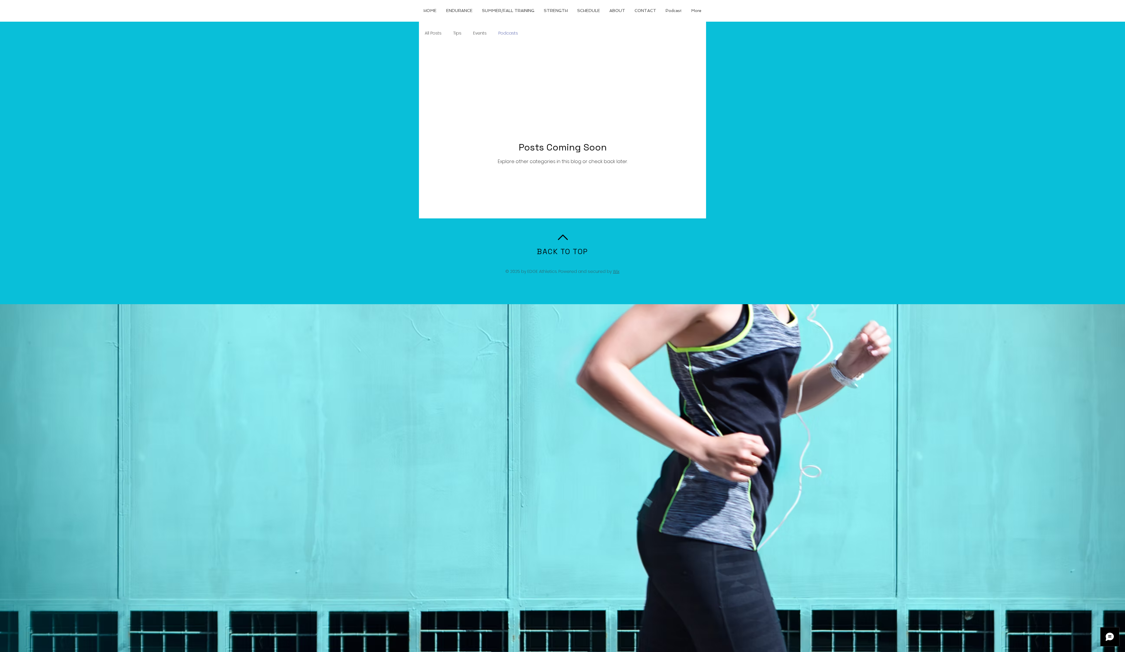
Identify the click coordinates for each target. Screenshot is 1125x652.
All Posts (433, 33)
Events (480, 33)
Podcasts (508, 33)
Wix (616, 271)
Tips (457, 33)
